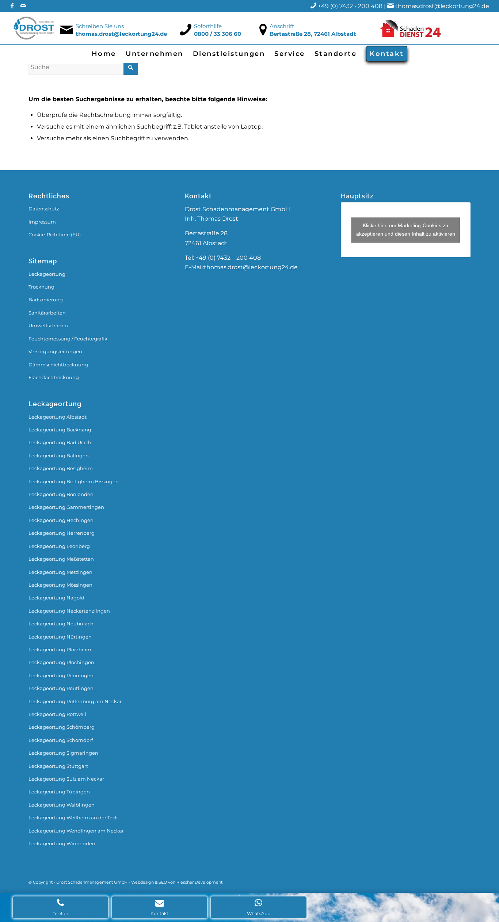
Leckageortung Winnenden (61, 843)
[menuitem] (104, 54)
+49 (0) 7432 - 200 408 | (352, 6)
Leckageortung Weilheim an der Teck (73, 817)
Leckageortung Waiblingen (61, 805)
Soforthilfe (208, 26)
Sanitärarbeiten (47, 313)
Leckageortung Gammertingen (66, 507)
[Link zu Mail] (23, 5)
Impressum (42, 222)
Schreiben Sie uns (100, 26)
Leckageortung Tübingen (59, 792)
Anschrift (282, 26)
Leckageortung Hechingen (61, 520)
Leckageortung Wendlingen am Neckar (76, 831)
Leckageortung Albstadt (57, 417)
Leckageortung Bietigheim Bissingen (73, 481)
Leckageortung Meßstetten (61, 559)
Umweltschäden (48, 325)
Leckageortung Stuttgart (58, 766)
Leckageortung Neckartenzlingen (69, 611)
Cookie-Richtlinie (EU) (54, 234)
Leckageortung (46, 274)
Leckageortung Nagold (56, 598)
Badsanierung (45, 299)
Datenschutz (43, 209)
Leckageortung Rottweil (57, 714)
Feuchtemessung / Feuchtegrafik (67, 339)
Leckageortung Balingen (58, 455)
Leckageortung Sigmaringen (63, 753)
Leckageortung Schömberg (61, 727)
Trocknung (41, 287)
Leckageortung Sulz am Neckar (66, 779)
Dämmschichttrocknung (58, 364)
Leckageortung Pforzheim (59, 649)
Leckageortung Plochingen (61, 662)
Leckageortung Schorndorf (60, 740)
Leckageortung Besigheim (60, 468)
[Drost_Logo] (35, 28)
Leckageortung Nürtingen (60, 637)
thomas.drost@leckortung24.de (442, 6)
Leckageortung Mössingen (60, 585)
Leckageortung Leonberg (59, 546)
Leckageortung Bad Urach (59, 442)
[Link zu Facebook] (12, 5)
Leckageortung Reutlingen (61, 688)
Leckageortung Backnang (59, 430)
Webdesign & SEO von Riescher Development (176, 882)
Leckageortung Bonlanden (61, 494)
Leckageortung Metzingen (60, 572)
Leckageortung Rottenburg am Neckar (75, 701)
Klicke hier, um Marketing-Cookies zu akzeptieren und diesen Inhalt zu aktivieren (405, 229)
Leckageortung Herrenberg (61, 533)
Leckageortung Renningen (61, 675)
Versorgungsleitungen (55, 351)
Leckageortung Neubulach (61, 623)
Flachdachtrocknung (53, 377)
